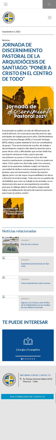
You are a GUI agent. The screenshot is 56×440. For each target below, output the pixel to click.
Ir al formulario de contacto (27, 396)
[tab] (22, 359)
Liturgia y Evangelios (28, 349)
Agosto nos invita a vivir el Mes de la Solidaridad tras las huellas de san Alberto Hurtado (35, 305)
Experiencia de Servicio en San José (35, 264)
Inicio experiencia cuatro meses (35, 283)
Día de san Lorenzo (30, 244)
